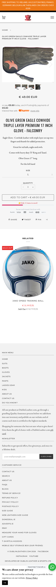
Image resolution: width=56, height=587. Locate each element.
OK (5, 582)
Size (28, 170)
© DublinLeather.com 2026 (21, 551)
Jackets (6, 376)
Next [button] (49, 64)
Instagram (21, 556)
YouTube (33, 556)
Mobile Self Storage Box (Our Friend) (22, 545)
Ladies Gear (8, 385)
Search (6, 476)
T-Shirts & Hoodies (12, 541)
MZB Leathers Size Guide (15, 515)
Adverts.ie (7, 524)
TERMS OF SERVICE (11, 493)
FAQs (4, 485)
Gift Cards (8, 537)
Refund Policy (10, 498)
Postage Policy (10, 506)
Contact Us (8, 398)
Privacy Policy (32, 577)
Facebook (43, 551)
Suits (4, 363)
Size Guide (7, 511)
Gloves (6, 372)
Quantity (28, 183)
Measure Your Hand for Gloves (19, 533)
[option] (28, 64)
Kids (4, 390)
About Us (7, 394)
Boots (5, 368)
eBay (4, 528)
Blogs (5, 489)
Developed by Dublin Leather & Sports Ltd (28, 561)
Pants (5, 381)
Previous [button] (6, 64)
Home (5, 30)
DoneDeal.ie (8, 519)
